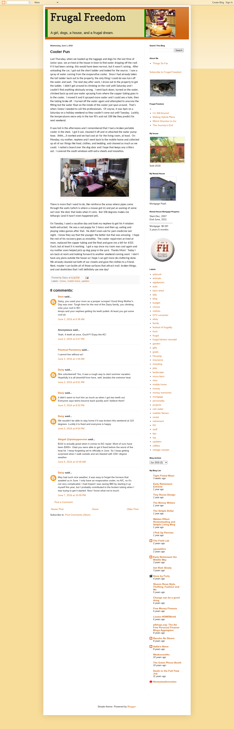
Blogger (131, 706)
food (155, 331)
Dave (61, 296)
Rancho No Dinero (164, 638)
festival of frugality (162, 327)
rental (156, 417)
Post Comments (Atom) (77, 514)
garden (156, 343)
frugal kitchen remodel (165, 339)
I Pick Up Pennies (163, 532)
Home (95, 509)
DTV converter (160, 315)
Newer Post (57, 509)
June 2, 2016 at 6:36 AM (71, 319)
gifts (155, 347)
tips (154, 433)
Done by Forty (161, 576)
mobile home (73, 281)
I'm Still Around (161, 113)
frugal (156, 335)
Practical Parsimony (69, 349)
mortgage (158, 396)
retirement (158, 421)
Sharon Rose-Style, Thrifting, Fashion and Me (166, 587)
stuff (155, 429)
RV (154, 425)
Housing (157, 356)
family (156, 323)
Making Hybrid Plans (164, 117)
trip (154, 437)
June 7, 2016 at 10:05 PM (72, 495)
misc (155, 380)
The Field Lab (161, 540)
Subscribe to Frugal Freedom (165, 72)
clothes (156, 311)
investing (157, 364)
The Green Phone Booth (167, 662)
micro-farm (158, 376)
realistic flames (161, 413)
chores (62, 281)
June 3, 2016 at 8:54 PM (71, 428)
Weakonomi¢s (161, 654)
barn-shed (158, 290)
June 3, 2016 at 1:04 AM (71, 358)
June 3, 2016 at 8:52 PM (71, 405)
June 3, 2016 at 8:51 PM (71, 382)
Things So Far (160, 63)
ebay (155, 319)
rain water (158, 409)
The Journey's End (163, 125)
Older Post (132, 509)
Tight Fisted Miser (163, 475)
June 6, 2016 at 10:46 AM (72, 461)
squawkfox (159, 549)
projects (157, 404)
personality (158, 400)
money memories (162, 392)
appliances (158, 282)
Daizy (61, 369)
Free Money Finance (165, 608)
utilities (156, 445)
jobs (155, 368)
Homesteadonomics (164, 681)
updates (85, 281)
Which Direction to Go (164, 121)
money (156, 388)
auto (155, 286)
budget (156, 302)
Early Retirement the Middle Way (165, 558)
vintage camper (161, 449)
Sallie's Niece (161, 646)
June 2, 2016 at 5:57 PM (71, 339)
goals (155, 351)
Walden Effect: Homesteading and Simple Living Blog (164, 522)
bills (155, 294)
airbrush (157, 274)
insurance (158, 359)
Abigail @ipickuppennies (72, 439)
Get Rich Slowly (162, 567)
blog (155, 298)
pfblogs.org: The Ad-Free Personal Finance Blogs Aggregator (166, 627)
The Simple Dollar (163, 510)
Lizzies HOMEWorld (164, 616)
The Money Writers (164, 502)
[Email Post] (86, 278)
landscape (158, 372)
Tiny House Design (164, 494)
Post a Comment (63, 502)
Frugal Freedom (88, 17)
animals (157, 278)
